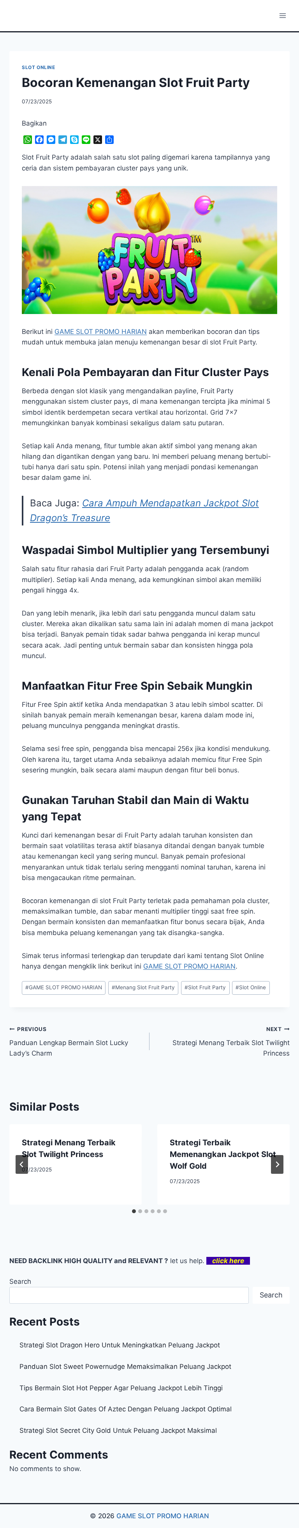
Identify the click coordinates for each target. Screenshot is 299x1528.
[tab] (134, 1211)
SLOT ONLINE (38, 67)
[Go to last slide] (22, 1164)
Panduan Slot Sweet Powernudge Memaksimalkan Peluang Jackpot (125, 1366)
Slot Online (251, 987)
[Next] (277, 1164)
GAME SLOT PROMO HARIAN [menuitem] (101, 331)
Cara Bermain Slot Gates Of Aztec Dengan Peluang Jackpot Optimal (125, 1409)
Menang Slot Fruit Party (143, 987)
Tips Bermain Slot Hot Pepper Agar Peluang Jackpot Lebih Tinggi (121, 1388)
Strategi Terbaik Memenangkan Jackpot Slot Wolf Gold (223, 1154)
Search (20, 1281)
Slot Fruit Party (205, 987)
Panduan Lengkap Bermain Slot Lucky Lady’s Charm (68, 1041)
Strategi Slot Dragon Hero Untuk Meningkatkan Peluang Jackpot (119, 1345)
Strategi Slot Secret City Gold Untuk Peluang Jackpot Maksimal (118, 1430)
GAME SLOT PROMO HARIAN (63, 987)
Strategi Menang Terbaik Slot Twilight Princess (231, 1041)
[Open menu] (282, 15)
